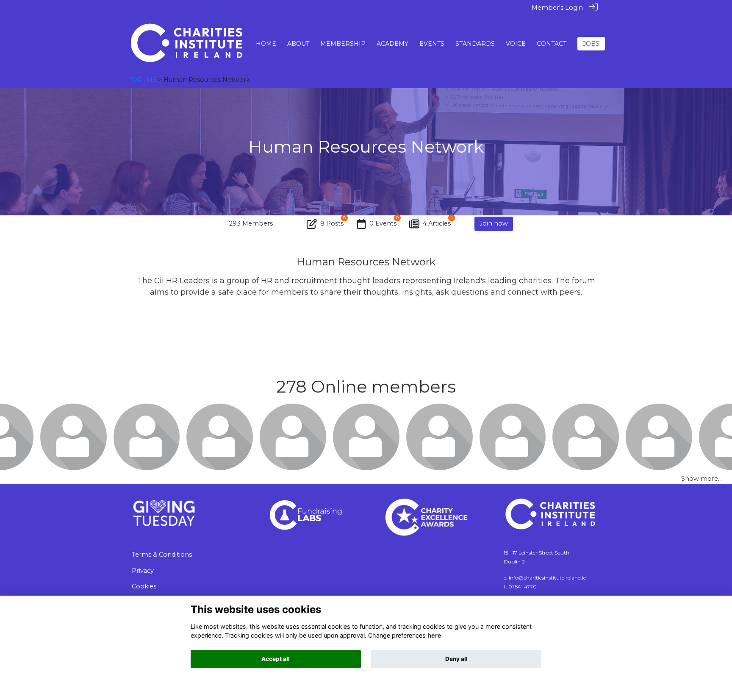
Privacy (143, 570)
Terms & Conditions (162, 554)
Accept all (275, 658)
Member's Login (557, 7)
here (434, 635)
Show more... (701, 478)
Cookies (144, 586)
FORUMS (142, 80)
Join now (494, 223)
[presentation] (11, 437)
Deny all (456, 658)
